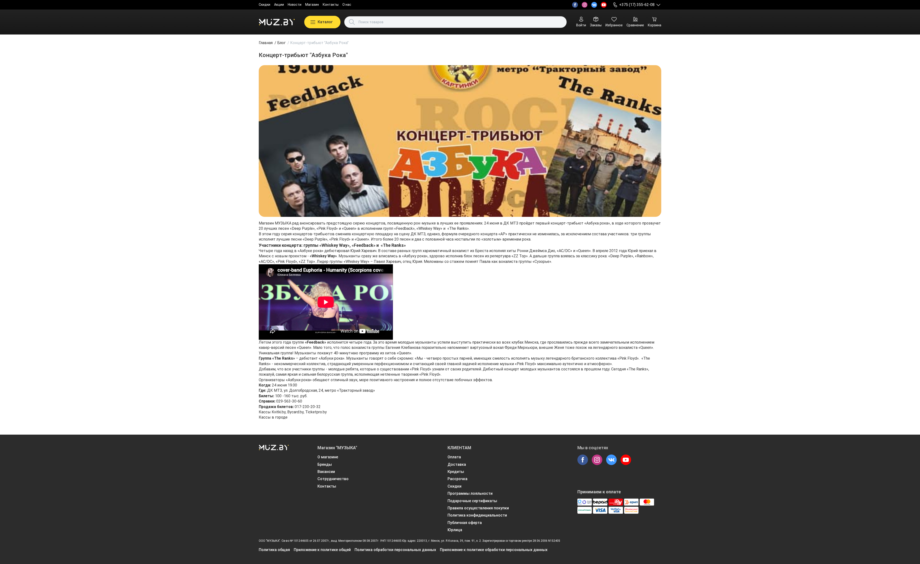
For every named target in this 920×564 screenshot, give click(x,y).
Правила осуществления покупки (478, 508)
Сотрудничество (333, 479)
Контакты (331, 4)
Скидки (264, 4)
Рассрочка (457, 479)
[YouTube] (604, 5)
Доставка (457, 464)
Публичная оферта (465, 522)
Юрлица (455, 530)
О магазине (327, 457)
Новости (294, 4)
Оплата (454, 457)
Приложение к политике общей (322, 549)
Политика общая (274, 549)
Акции (279, 4)
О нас (346, 4)
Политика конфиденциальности (477, 515)
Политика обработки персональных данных (395, 549)
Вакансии (326, 471)
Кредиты (456, 471)
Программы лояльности (470, 493)
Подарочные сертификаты (472, 501)
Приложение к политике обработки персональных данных (493, 549)
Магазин (312, 4)
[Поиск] (352, 22)
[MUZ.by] (277, 22)
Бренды (324, 464)
